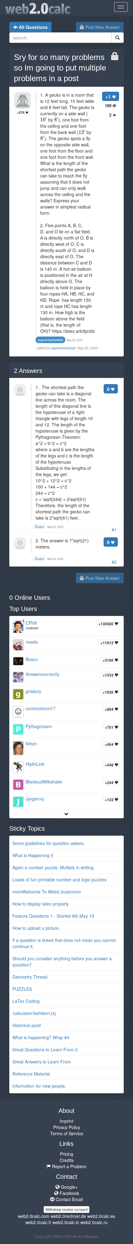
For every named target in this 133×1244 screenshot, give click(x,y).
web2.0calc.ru (94, 1222)
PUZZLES (22, 989)
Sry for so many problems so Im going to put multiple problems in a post (60, 68)
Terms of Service (66, 1133)
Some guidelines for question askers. (48, 843)
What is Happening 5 (32, 855)
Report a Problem (69, 1166)
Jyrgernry (35, 799)
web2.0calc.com (33, 1216)
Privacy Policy (66, 1127)
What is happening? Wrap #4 (40, 1037)
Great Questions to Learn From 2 (45, 1049)
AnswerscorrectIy (42, 674)
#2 (114, 562)
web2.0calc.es (101, 1216)
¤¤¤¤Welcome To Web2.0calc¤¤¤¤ (46, 891)
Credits (67, 1160)
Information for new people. (39, 1086)
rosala (32, 642)
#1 (114, 529)
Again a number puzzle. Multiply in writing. (53, 867)
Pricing (66, 1154)
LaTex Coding (26, 1001)
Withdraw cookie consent (66, 1209)
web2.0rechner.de (68, 1216)
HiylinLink (35, 764)
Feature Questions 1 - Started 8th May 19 (53, 916)
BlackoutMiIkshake (44, 781)
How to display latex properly (40, 904)
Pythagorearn (39, 726)
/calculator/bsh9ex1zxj (34, 1013)
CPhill (31, 623)
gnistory (33, 691)
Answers (28, 370)
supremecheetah (64, 348)
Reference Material (31, 1074)
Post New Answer (102, 27)
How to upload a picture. (36, 928)
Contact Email (68, 1199)
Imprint (66, 1121)
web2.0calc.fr (38, 1222)
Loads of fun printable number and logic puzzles (59, 879)
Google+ (69, 1187)
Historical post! (26, 1025)
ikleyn (31, 743)
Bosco (32, 659)
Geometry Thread (29, 977)
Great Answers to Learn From (41, 1061)
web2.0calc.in (66, 1222)
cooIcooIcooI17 (41, 708)
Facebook (68, 1193)
